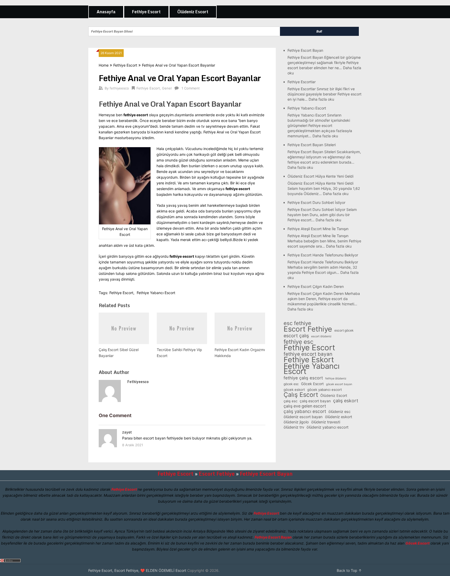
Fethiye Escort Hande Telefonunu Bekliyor (323, 255)
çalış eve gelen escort (305, 406)
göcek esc (291, 384)
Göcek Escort (312, 383)
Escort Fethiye (308, 329)
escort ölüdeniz (321, 336)
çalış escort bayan (315, 401)
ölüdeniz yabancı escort (327, 427)
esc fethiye (297, 323)
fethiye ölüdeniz (335, 378)
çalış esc (290, 401)
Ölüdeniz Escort (192, 11)
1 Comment (191, 88)
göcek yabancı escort (324, 389)
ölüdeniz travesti (325, 422)
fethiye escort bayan (308, 354)
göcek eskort (294, 389)
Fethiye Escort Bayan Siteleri (312, 145)
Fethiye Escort (146, 11)
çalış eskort (345, 400)
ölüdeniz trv (294, 427)
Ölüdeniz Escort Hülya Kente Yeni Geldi (320, 176)
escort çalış (296, 335)
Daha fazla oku (321, 99)
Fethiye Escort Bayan (305, 50)
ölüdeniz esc (339, 411)
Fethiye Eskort (309, 359)
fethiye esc (298, 341)
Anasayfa (106, 11)
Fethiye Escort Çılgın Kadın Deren (316, 286)
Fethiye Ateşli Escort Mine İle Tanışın (318, 228)
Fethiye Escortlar (302, 82)
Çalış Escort (301, 394)
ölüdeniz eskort (338, 417)
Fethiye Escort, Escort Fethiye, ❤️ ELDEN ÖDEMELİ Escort (137, 570)
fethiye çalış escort (303, 377)
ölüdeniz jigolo (296, 422)
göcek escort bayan (339, 384)
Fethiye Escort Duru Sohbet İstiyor (316, 202)
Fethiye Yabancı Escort (156, 292)
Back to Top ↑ (349, 570)
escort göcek (344, 330)
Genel (167, 88)
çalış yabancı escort (305, 411)
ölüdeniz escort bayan (303, 417)
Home (104, 65)
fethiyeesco (119, 88)
